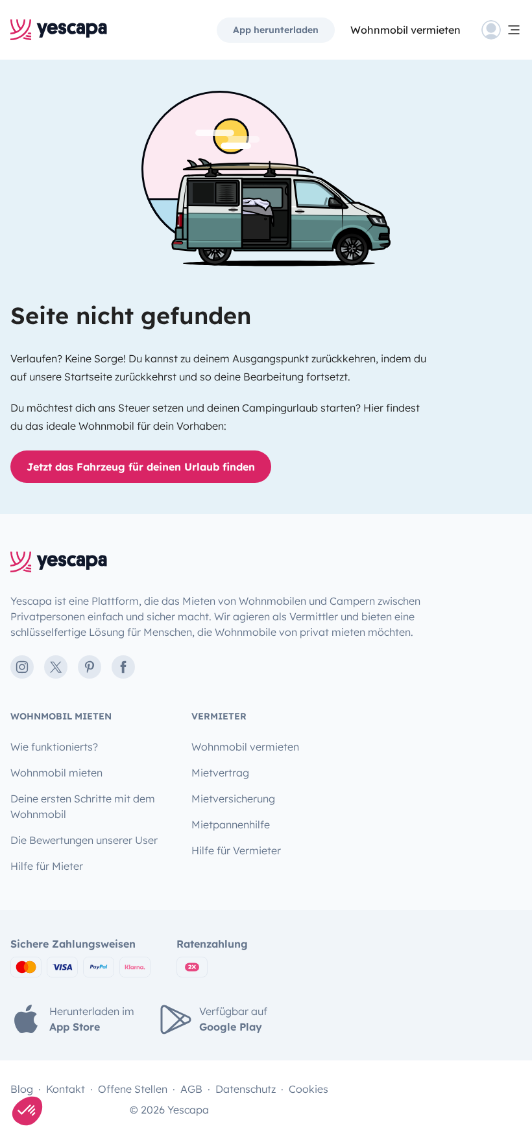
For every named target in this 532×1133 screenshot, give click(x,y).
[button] (27, 1111)
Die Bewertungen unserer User (84, 840)
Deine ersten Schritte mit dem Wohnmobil (82, 806)
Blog (21, 1088)
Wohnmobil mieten (56, 772)
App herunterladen (276, 30)
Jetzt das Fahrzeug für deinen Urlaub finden (141, 466)
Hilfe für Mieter (46, 865)
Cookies (308, 1088)
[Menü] (501, 30)
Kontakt (65, 1088)
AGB (191, 1088)
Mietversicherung (233, 798)
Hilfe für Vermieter (236, 850)
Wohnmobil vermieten (405, 29)
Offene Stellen (132, 1088)
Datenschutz (245, 1088)
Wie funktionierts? (54, 746)
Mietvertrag (220, 772)
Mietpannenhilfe (230, 824)
